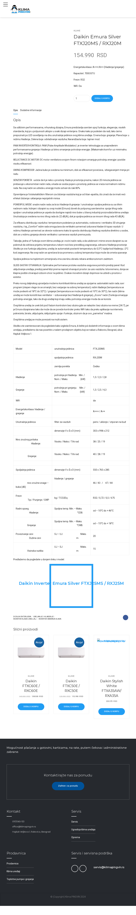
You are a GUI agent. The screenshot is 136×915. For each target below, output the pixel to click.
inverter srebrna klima (50, 619)
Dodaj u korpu (102, 98)
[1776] (71, 652)
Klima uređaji (13, 871)
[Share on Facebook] (125, 617)
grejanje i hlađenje (43, 617)
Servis (74, 821)
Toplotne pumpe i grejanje (20, 879)
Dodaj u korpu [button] (31, 707)
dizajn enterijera (22, 617)
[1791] (111, 652)
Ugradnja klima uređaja (83, 829)
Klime (77, 30)
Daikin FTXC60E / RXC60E (31, 686)
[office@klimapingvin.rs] (8, 826)
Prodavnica (12, 863)
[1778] (31, 652)
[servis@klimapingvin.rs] (89, 867)
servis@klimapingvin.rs (109, 867)
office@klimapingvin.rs (24, 826)
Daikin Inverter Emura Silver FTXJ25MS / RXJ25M (71, 583)
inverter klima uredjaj (24, 619)
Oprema (75, 837)
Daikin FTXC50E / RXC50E (71, 686)
